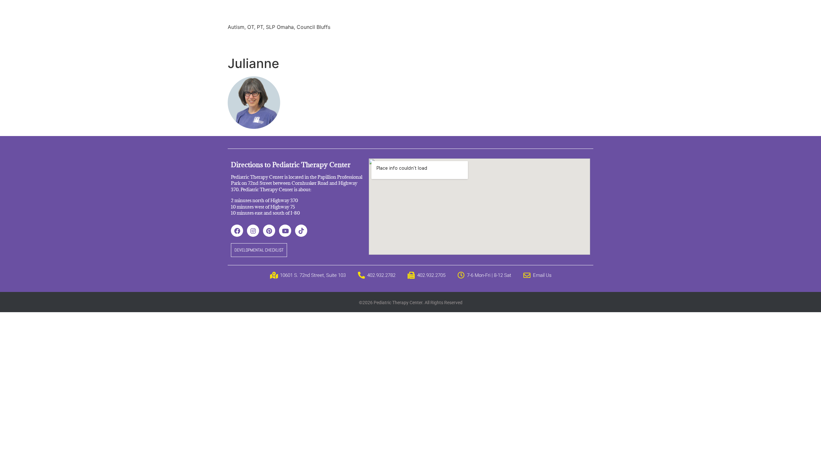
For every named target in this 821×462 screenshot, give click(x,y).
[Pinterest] (269, 231)
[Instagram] (253, 231)
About (240, 41)
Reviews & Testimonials (348, 41)
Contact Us (511, 41)
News (393, 41)
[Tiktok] (301, 231)
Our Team (298, 41)
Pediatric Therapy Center (305, 13)
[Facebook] (237, 231)
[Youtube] (285, 231)
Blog (414, 41)
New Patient (473, 41)
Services (267, 41)
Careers (439, 41)
